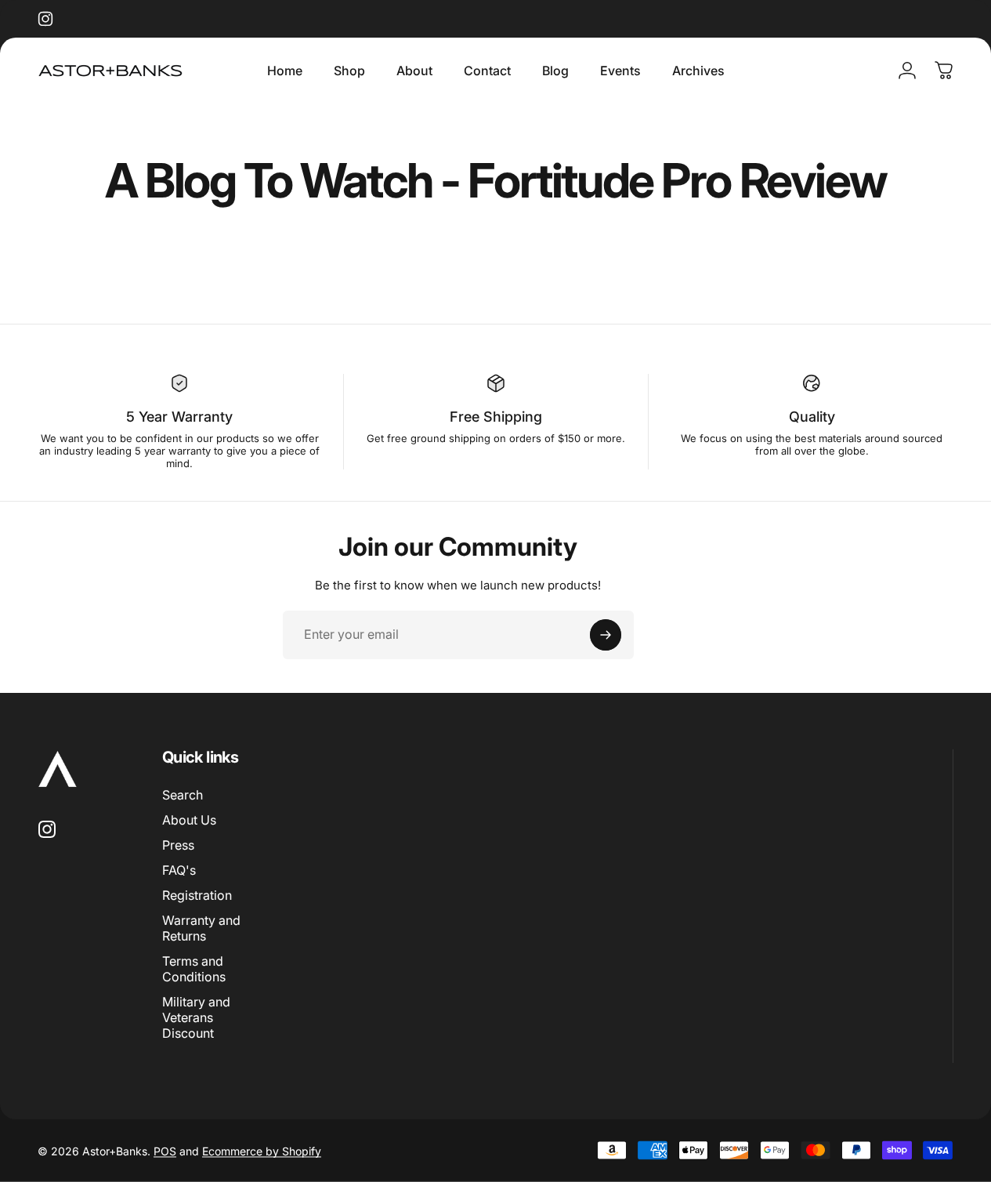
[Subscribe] (605, 635)
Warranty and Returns (201, 928)
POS (165, 1150)
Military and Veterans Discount (196, 1017)
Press (178, 845)
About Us (189, 820)
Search (182, 795)
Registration (197, 895)
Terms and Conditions (194, 968)
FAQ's (179, 870)
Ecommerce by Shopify (261, 1150)
